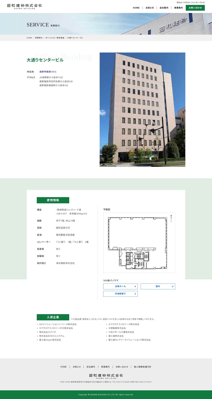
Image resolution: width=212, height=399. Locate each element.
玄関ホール (120, 286)
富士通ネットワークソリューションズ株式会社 (129, 340)
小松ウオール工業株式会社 (121, 332)
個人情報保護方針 (142, 367)
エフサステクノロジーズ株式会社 (123, 324)
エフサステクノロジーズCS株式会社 (56, 328)
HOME (136, 8)
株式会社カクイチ (47, 332)
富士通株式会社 (116, 336)
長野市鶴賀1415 (47, 72)
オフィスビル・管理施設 (55, 38)
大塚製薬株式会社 (117, 328)
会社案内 (164, 8)
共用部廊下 (120, 294)
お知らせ (150, 8)
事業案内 (178, 8)
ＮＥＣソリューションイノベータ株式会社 (58, 324)
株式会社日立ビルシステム (51, 336)
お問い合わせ (195, 8)
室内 (158, 286)
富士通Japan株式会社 (50, 340)
